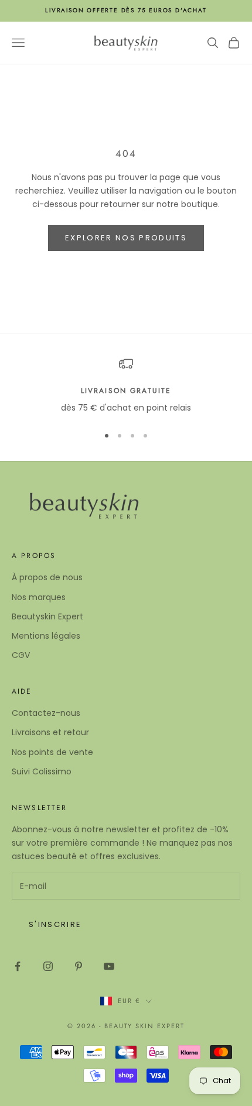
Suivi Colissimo (41, 771)
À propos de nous (47, 577)
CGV (21, 655)
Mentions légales (46, 636)
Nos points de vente (52, 752)
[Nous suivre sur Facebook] (17, 966)
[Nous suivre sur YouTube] (109, 966)
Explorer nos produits (126, 237)
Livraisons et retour (50, 732)
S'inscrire (55, 924)
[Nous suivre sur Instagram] (48, 966)
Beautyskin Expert (47, 616)
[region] (126, 386)
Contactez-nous (46, 713)
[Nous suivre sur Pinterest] (78, 966)
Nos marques (39, 597)
